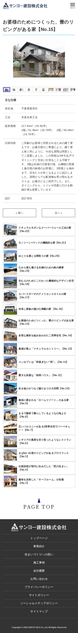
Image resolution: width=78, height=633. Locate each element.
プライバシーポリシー (39, 587)
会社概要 (39, 570)
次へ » (58, 212)
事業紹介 (39, 546)
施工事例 (39, 562)
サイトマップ (39, 611)
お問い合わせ (39, 578)
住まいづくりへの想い (39, 554)
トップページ (39, 538)
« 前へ (19, 212)
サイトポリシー (39, 595)
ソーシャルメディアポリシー (39, 603)
